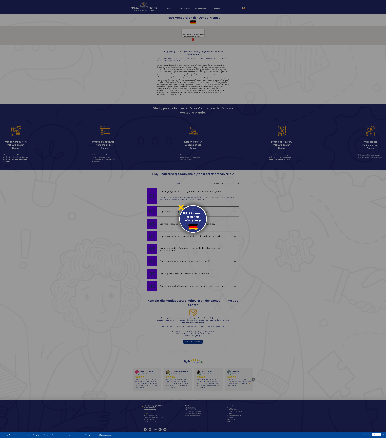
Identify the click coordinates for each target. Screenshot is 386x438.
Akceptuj (376, 435)
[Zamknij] (383, 434)
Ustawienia (365, 435)
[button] (181, 207)
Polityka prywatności (105, 435)
